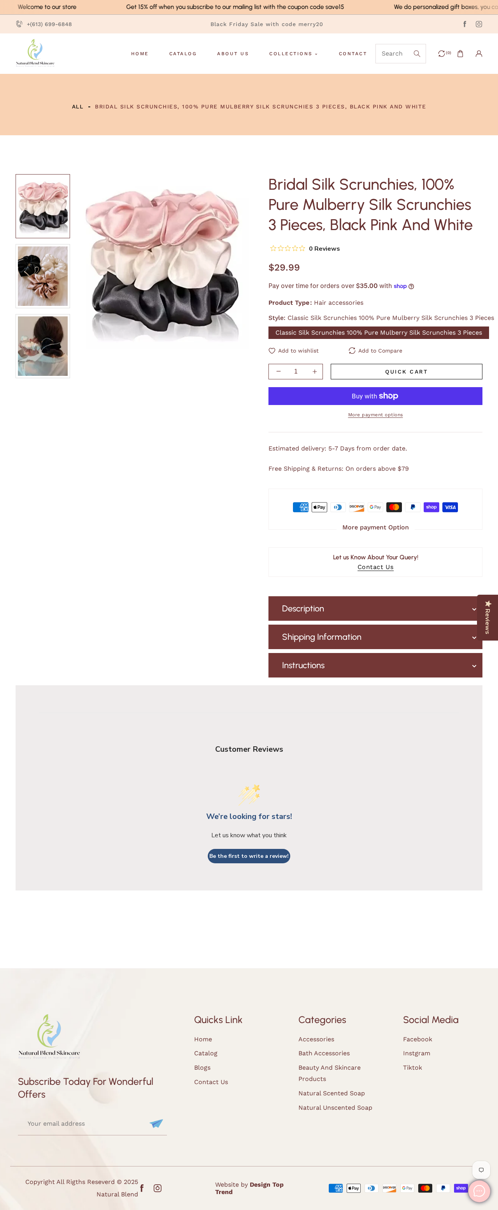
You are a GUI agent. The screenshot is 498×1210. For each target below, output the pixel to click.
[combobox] (400, 53)
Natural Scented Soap (331, 1093)
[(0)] (441, 53)
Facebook (417, 1039)
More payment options (375, 414)
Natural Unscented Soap (335, 1107)
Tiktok (412, 1067)
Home (203, 1039)
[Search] (416, 53)
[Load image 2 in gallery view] (43, 276)
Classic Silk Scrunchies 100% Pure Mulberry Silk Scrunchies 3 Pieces (378, 332)
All (78, 106)
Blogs (202, 1067)
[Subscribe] (155, 1123)
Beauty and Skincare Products (329, 1073)
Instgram (416, 1053)
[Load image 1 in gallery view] (43, 206)
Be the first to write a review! (249, 856)
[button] (460, 53)
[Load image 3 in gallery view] (43, 346)
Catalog (205, 1053)
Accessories (316, 1039)
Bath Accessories (324, 1053)
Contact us (211, 1082)
